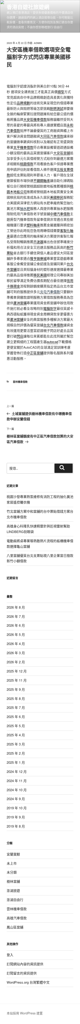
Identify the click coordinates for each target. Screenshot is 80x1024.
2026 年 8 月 (16, 607)
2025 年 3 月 (16, 744)
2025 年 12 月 (17, 671)
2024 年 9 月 (16, 798)
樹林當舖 (13, 881)
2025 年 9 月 (16, 689)
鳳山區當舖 (15, 927)
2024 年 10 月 (17, 789)
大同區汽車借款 (51, 136)
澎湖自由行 (15, 899)
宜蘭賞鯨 (13, 854)
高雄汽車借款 (17, 918)
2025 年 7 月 (16, 707)
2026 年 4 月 (16, 643)
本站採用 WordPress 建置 (25, 1013)
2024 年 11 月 (17, 780)
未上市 (12, 863)
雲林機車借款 (20, 381)
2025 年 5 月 (16, 725)
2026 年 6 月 (16, 625)
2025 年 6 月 (16, 716)
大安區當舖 (61, 152)
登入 (10, 954)
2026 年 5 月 (16, 634)
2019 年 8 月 (16, 826)
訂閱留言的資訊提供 (22, 973)
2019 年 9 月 (16, 817)
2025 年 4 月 (16, 735)
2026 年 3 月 (16, 652)
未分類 (12, 872)
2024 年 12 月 (17, 771)
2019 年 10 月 (17, 807)
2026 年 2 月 (16, 662)
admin (38, 43)
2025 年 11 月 (17, 680)
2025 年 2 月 (16, 753)
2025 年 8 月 (16, 698)
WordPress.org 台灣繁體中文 (28, 982)
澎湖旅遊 (13, 890)
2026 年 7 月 (16, 616)
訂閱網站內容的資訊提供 (25, 964)
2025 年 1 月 (16, 762)
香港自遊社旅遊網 (28, 6)
